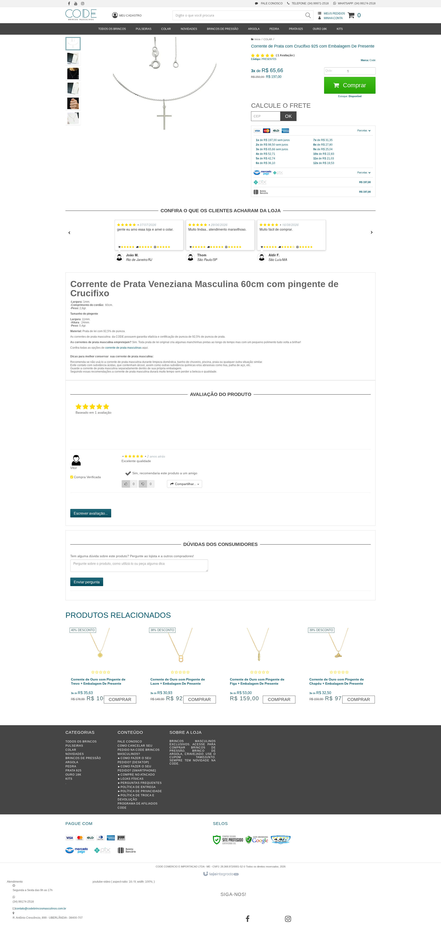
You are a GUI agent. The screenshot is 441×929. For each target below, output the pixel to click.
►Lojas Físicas (131, 778)
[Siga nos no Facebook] (68, 4)
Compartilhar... (185, 484)
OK (288, 116)
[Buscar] (307, 15)
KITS (68, 778)
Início (257, 39)
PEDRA (70, 766)
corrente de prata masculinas (123, 347)
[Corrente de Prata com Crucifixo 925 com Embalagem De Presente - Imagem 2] (73, 58)
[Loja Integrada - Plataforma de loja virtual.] (220, 874)
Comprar (353, 85)
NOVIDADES (74, 754)
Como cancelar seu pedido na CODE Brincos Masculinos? (139, 750)
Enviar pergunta (87, 582)
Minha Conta (333, 18)
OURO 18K (73, 774)
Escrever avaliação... (91, 513)
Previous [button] (67, 232)
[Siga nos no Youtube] (75, 4)
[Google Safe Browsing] (256, 839)
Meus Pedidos (334, 13)
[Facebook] (247, 920)
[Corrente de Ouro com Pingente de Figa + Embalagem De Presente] (259, 666)
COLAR (267, 39)
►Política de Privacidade (140, 791)
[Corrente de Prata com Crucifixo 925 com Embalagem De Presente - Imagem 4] (73, 88)
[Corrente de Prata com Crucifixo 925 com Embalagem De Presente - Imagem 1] (73, 43)
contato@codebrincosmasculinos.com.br (40, 908)
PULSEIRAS (74, 745)
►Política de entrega (137, 787)
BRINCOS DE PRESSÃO (83, 758)
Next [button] (373, 232)
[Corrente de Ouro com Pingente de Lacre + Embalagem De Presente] (180, 666)
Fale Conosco (271, 3)
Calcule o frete (281, 105)
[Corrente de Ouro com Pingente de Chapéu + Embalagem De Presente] (339, 666)
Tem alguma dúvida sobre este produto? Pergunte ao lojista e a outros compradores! (132, 556)
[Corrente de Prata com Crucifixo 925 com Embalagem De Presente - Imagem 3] (73, 73)
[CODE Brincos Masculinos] (80, 14)
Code (373, 60)
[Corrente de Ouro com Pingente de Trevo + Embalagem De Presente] (101, 666)
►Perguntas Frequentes (140, 783)
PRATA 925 (73, 770)
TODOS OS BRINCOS (81, 741)
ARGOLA (71, 762)
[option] (150, 241)
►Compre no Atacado (136, 774)
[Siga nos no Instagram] (82, 4)
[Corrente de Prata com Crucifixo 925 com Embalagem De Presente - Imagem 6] (73, 118)
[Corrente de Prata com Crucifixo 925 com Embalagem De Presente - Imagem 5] (73, 103)
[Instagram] (288, 920)
